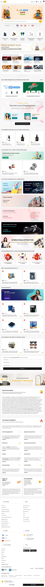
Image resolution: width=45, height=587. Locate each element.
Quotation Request (5, 509)
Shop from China (4, 576)
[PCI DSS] (4, 570)
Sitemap (3, 513)
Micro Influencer (4, 521)
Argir (2, 554)
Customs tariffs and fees (6, 517)
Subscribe (22, 368)
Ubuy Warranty (4, 525)
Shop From (7, 25)
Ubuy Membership (5, 523)
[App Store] (26, 551)
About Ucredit (26, 517)
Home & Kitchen (6, 465)
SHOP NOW (14, 118)
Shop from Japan (18, 575)
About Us (3, 505)
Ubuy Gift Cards (26, 521)
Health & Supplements (7, 432)
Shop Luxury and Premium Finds (22, 123)
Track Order (3, 515)
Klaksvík (3, 550)
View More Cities (4, 564)
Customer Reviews (27, 509)
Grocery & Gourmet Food (30, 443)
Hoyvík (2, 552)
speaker (8, 446)
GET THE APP (33, 584)
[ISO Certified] (12, 569)
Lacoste (19, 458)
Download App (26, 505)
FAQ (24, 515)
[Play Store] (33, 551)
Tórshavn (3, 548)
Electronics (4, 443)
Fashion (4, 454)
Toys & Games (27, 465)
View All (41, 79)
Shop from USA (4, 575)
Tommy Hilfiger (5, 459)
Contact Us (3, 507)
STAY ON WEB (11, 584)
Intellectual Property (5, 511)
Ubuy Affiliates (26, 519)
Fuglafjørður (3, 556)
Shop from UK (11, 575)
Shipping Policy (4, 519)
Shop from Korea (37, 575)
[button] (33, 1)
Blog (24, 513)
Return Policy (25, 511)
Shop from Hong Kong (28, 575)
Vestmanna (3, 560)
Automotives (27, 454)
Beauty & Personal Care (29, 432)
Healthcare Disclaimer (5, 527)
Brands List (25, 507)
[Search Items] (40, 21)
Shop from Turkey (12, 576)
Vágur (2, 558)
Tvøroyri (3, 562)
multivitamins (7, 438)
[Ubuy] (4, 2)
